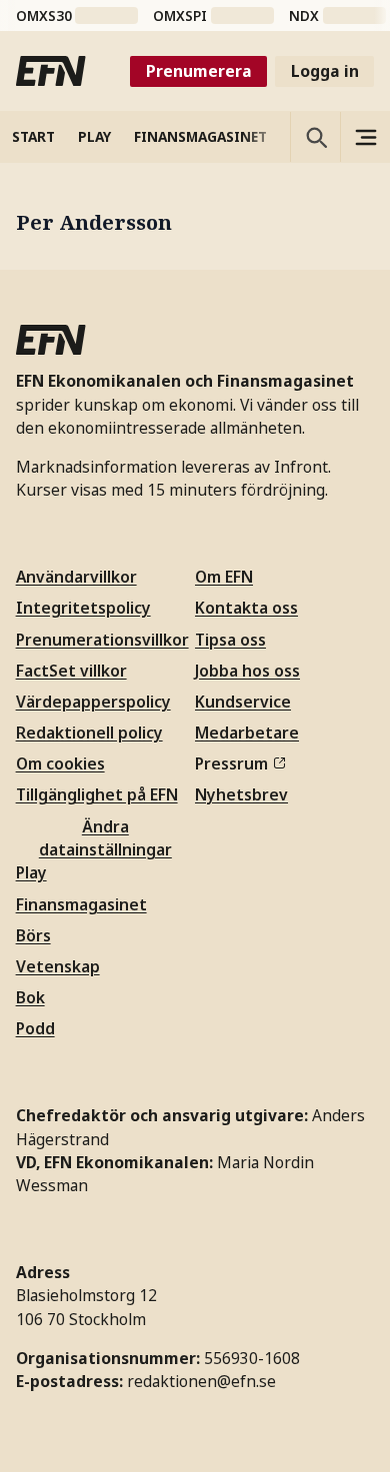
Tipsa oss (230, 640)
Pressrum (231, 763)
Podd (35, 1028)
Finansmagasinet (81, 904)
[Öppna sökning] (315, 137)
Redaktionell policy (89, 732)
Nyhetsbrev (241, 794)
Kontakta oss (246, 608)
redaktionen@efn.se (201, 1381)
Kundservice (243, 702)
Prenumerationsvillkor (102, 640)
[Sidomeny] (365, 137)
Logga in (325, 71)
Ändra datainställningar (105, 837)
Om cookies (60, 763)
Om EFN (224, 577)
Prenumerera (199, 71)
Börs (33, 935)
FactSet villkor (71, 671)
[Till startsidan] (51, 71)
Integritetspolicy (83, 608)
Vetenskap (58, 966)
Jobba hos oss (247, 671)
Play (31, 872)
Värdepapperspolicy (93, 702)
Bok (30, 997)
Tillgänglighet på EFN (97, 794)
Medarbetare (247, 732)
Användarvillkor (76, 577)
